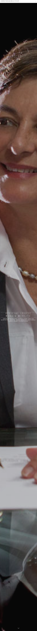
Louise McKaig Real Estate (10, 1)
